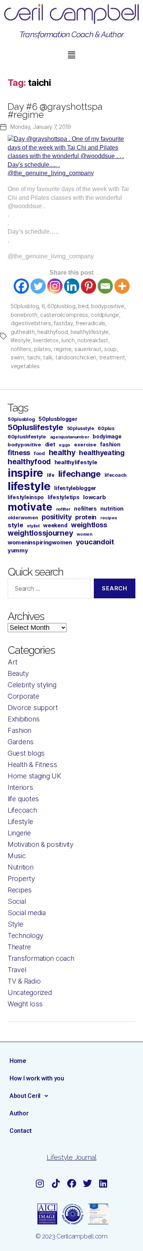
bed (83, 306)
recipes (108, 517)
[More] (122, 286)
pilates (42, 349)
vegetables (25, 366)
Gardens (21, 742)
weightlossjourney (40, 533)
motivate (30, 507)
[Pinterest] (88, 286)
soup (110, 349)
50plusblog (25, 306)
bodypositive (107, 306)
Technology (25, 935)
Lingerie (19, 833)
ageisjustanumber (69, 437)
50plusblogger (58, 419)
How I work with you (37, 1078)
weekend (55, 525)
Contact (21, 1130)
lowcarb (94, 497)
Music (17, 856)
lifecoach (115, 475)
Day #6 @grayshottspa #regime (55, 110)
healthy (62, 452)
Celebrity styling (32, 685)
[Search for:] (48, 590)
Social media (27, 913)
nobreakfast (92, 340)
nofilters (21, 349)
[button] (71, 55)
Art (13, 662)
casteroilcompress (64, 314)
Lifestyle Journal (71, 1157)
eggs (64, 445)
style (15, 525)
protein (85, 517)
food (39, 453)
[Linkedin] (71, 286)
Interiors (20, 787)
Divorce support (33, 708)
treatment (112, 357)
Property (21, 879)
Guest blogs (26, 753)
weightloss (89, 525)
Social (17, 901)
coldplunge (105, 314)
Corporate (23, 696)
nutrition (112, 508)
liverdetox (45, 340)
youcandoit (95, 542)
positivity (56, 517)
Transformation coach (41, 958)
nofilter (63, 509)
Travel (17, 970)
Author (19, 1113)
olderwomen (23, 517)
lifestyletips (64, 497)
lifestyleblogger (75, 488)
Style (15, 924)
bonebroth (24, 314)
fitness (19, 453)
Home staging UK (34, 776)
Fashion (19, 730)
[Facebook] (21, 286)
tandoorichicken (75, 357)
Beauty (18, 673)
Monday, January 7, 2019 (40, 126)
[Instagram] (55, 286)
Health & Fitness (32, 765)
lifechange (79, 474)
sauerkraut (87, 349)
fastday (63, 323)
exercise (85, 444)
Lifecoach (22, 810)
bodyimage (107, 436)
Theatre (19, 947)
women (84, 534)
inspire (25, 472)
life (51, 475)
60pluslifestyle (27, 436)
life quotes (23, 799)
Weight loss (25, 1004)
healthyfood (52, 331)
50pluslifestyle (35, 427)
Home (18, 1060)
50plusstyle (80, 428)
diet (50, 444)
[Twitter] (38, 286)
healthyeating (102, 453)
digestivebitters (31, 323)
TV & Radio (24, 981)
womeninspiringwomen (40, 542)
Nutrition (21, 867)
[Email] (105, 286)
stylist (33, 525)
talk (47, 357)
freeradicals (90, 323)
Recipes (20, 890)
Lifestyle (20, 822)
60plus (106, 428)
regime (62, 349)
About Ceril (25, 1095)
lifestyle (21, 340)
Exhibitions (24, 719)
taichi (33, 357)
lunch (68, 340)
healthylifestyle (90, 331)
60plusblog (61, 306)
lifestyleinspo (26, 497)
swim (17, 357)
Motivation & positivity (41, 844)
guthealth (23, 331)
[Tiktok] (55, 1183)
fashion (110, 444)
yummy (18, 550)
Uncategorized (30, 992)
